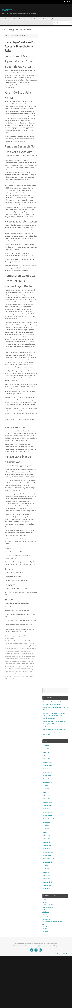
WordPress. (66, 954)
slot (43, 910)
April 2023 (46, 875)
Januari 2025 (47, 805)
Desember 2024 (48, 809)
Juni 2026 (46, 749)
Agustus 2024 (47, 822)
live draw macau (47, 905)
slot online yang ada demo (19, 674)
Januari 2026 (47, 765)
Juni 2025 (46, 789)
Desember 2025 (48, 769)
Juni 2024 (46, 829)
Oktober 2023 (47, 855)
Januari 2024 (47, 845)
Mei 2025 (46, 792)
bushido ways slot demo (12, 643)
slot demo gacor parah (15, 666)
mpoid (44, 929)
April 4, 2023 (22, 636)
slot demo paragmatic (15, 671)
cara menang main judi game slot (19, 646)
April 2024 (46, 835)
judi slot (45, 902)
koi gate (45, 926)
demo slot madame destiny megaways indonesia (19, 651)
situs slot (45, 917)
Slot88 (44, 914)
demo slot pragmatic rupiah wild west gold (17, 653)
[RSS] (69, 1)
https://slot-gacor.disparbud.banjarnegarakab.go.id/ (54, 921)
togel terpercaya (47, 907)
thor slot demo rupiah (14, 679)
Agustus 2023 (47, 862)
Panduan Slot (10, 638)
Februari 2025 (47, 802)
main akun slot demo (17, 661)
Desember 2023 (48, 849)
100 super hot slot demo (14, 641)
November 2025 (48, 772)
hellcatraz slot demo (21, 658)
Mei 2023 (46, 872)
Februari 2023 (47, 882)
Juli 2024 (46, 825)
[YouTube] (64, 1)
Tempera (59, 954)
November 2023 (48, 852)
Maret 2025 (47, 799)
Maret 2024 (47, 839)
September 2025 (48, 779)
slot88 (44, 900)
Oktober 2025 (47, 775)
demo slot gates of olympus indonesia (25, 648)
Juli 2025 (46, 785)
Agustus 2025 (47, 782)
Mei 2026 (46, 752)
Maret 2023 (47, 879)
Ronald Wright (11, 636)
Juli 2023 (46, 865)
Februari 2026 (47, 762)
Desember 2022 (48, 889)
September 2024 (48, 819)
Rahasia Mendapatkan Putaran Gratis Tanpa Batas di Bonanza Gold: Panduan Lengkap (55, 716)
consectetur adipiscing (36, 946)
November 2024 (48, 812)
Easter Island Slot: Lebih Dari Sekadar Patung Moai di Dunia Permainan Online (55, 724)
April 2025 (46, 795)
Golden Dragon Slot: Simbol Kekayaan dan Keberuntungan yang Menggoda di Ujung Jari (55, 732)
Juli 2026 (46, 745)
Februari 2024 (47, 842)
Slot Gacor (45, 912)
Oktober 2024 (47, 815)
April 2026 (46, 755)
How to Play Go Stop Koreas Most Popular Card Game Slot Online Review (20, 46)
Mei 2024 (46, 832)
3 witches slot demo (28, 641)
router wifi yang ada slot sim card (18, 664)
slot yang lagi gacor (14, 676)
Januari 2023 (47, 885)
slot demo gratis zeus (14, 669)
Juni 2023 (46, 869)
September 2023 (48, 859)
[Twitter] (67, 1)
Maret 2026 (47, 759)
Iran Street (7, 10)
